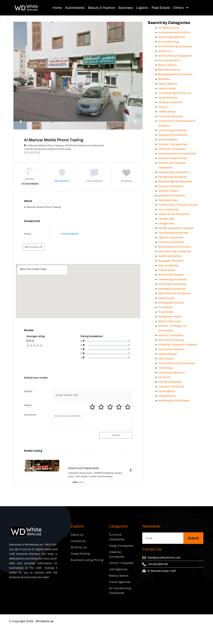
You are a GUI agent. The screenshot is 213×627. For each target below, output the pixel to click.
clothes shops (167, 111)
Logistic (142, 7)
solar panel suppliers (171, 349)
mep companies (168, 265)
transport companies (171, 386)
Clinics (162, 106)
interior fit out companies (173, 214)
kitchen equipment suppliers (176, 228)
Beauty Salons (167, 65)
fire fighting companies (172, 176)
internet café (166, 218)
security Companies (170, 335)
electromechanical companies (177, 153)
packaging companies (172, 288)
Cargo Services (168, 97)
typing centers (167, 395)
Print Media (165, 307)
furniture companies (170, 186)
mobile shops (166, 270)
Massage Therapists (171, 260)
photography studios (171, 302)
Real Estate (161, 7)
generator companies (171, 195)
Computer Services (170, 116)
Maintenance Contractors (174, 246)
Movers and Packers (171, 274)
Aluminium (165, 51)
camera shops (167, 88)
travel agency (166, 391)
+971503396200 (69, 234)
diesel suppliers (168, 139)
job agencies (166, 223)
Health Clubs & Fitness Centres (178, 204)
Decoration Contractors (173, 134)
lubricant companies (171, 242)
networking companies (172, 279)
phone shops (166, 298)
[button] (25, 470)
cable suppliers (167, 83)
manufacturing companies (174, 251)
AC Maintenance (168, 27)
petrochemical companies (174, 293)
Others (178, 7)
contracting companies (172, 130)
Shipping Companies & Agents (177, 344)
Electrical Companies (171, 148)
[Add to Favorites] (126, 175)
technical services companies (176, 363)
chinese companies (170, 102)
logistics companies (170, 237)
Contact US (35, 247)
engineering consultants (173, 172)
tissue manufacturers (171, 372)
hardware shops (168, 200)
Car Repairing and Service (174, 93)
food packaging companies (175, 181)
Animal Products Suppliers (175, 55)
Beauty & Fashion (101, 7)
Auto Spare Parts (169, 60)
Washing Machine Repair (174, 400)
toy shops (164, 377)
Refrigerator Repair (170, 316)
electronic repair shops (172, 158)
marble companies (170, 256)
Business (125, 7)
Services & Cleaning (171, 339)
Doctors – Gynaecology (173, 144)
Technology (165, 367)
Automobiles (75, 7)
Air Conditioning (168, 41)
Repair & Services (169, 321)
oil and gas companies (172, 284)
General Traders (168, 190)
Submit (115, 435)
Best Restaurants (169, 69)
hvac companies (168, 209)
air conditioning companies (175, 46)
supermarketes (167, 353)
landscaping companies (173, 232)
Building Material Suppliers (175, 74)
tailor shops (165, 358)
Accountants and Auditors (174, 32)
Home (57, 7)
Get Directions (62, 181)
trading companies (170, 381)
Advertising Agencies (171, 37)
